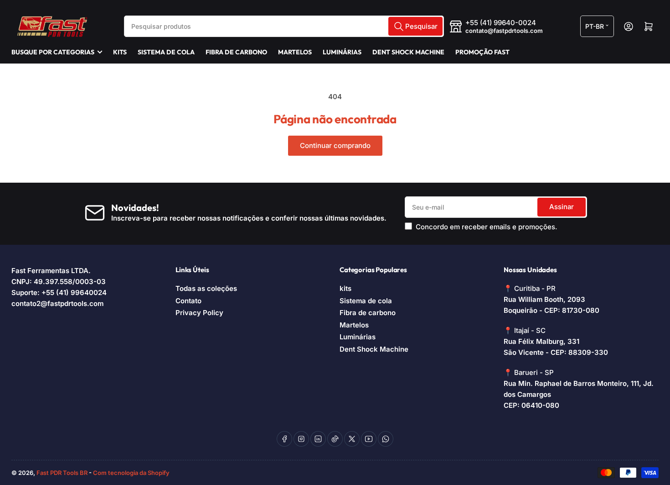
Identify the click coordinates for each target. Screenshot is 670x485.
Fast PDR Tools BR (62, 472)
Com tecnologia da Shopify (131, 472)
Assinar (561, 206)
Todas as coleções (206, 288)
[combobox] (284, 26)
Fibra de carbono (236, 52)
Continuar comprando (335, 145)
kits (120, 52)
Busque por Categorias (52, 52)
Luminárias (342, 52)
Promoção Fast (482, 52)
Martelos (295, 52)
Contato (188, 300)
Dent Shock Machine (408, 52)
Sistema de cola (166, 52)
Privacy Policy (199, 312)
